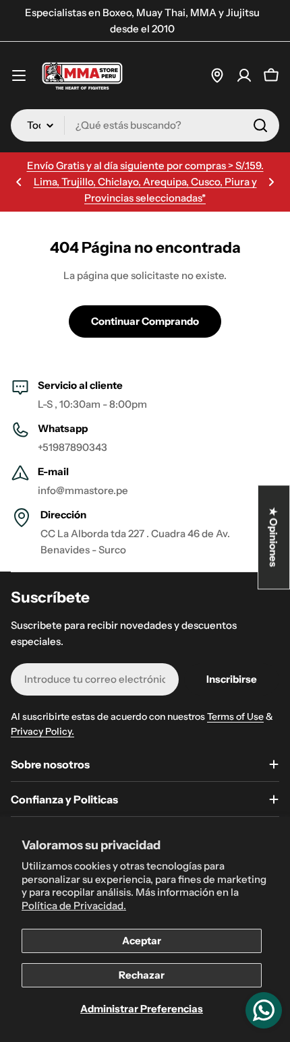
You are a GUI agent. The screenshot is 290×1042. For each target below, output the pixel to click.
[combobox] (145, 125)
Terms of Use (235, 716)
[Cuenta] (244, 75)
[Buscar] (260, 125)
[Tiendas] (217, 75)
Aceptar (141, 940)
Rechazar (142, 975)
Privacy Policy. (42, 731)
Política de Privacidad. (74, 905)
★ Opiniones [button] (274, 538)
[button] (19, 182)
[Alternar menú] (19, 75)
